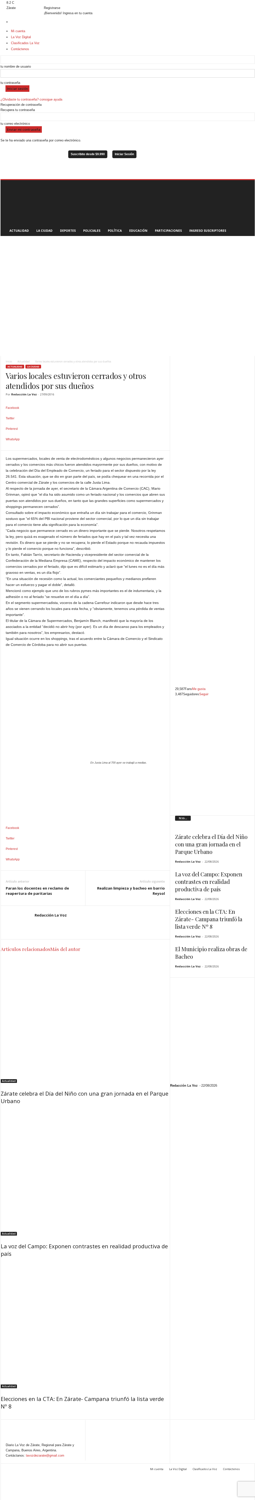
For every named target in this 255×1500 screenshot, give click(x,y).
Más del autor (65, 949)
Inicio (9, 361)
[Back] (45, 2)
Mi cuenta (156, 1469)
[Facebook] (2, 2)
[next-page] (4, 1417)
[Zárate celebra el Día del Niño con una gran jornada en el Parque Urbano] (85, 1019)
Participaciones (168, 230)
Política (115, 230)
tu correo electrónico (15, 123)
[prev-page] (2, 1417)
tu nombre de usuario (15, 66)
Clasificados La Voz (204, 1469)
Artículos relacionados (25, 949)
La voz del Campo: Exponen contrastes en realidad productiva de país (208, 881)
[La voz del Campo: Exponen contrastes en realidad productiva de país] (85, 1172)
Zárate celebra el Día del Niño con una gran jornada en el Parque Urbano (211, 844)
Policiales (91, 230)
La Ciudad (44, 230)
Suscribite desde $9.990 (88, 154)
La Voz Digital (178, 1469)
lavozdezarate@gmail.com (45, 1455)
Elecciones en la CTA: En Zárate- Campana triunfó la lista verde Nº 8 (208, 919)
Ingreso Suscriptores (207, 230)
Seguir (203, 694)
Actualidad (19, 230)
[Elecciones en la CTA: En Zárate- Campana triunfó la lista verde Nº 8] (85, 1325)
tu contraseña (10, 83)
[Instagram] (5, 2)
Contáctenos (231, 1469)
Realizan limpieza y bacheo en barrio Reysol (131, 891)
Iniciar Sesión (124, 154)
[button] (247, 208)
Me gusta (198, 689)
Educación (138, 230)
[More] (85, 447)
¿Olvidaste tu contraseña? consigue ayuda (31, 99)
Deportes (68, 230)
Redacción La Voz (24, 394)
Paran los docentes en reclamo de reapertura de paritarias (37, 891)
